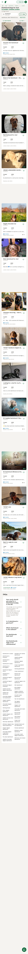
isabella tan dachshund (5, 693)
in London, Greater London (11, 9)
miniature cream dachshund (19, 731)
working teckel (6, 707)
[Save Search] (24, 949)
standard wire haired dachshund (20, 654)
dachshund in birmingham (6, 666)
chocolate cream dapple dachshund (19, 735)
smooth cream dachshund (18, 695)
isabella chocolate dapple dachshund (7, 740)
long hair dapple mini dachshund (20, 682)
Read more (22, 17)
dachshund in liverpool (6, 656)
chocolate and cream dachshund (20, 709)
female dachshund (19, 728)
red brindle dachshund (17, 713)
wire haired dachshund (17, 717)
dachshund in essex (8, 663)
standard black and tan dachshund (19, 725)
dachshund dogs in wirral (7, 670)
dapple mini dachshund (17, 706)
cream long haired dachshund (19, 665)
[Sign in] (25, 2)
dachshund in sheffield (6, 674)
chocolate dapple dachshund (7, 704)
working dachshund (19, 668)
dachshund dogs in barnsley (7, 682)
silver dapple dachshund (6, 711)
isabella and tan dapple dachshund (7, 689)
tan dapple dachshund (17, 702)
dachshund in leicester (6, 660)
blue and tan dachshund (18, 678)
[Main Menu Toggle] (2, 2)
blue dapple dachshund (17, 688)
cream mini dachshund (17, 721)
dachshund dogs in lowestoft (7, 685)
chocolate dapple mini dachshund (7, 697)
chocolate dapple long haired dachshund (7, 733)
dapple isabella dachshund (6, 701)
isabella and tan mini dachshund (8, 718)
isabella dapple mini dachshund (8, 714)
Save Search (7, 20)
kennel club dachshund (17, 674)
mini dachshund (18, 685)
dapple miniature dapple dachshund (19, 692)
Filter (23, 14)
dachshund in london (8, 653)
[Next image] (24, 66)
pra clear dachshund (8, 736)
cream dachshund (19, 671)
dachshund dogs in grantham (7, 678)
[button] (14, 67)
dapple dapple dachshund (6, 728)
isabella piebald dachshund (18, 658)
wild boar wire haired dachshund (20, 738)
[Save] (23, 43)
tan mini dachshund (19, 699)
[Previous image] (4, 66)
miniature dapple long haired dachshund (8, 725)
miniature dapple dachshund (19, 662)
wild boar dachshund (8, 721)
